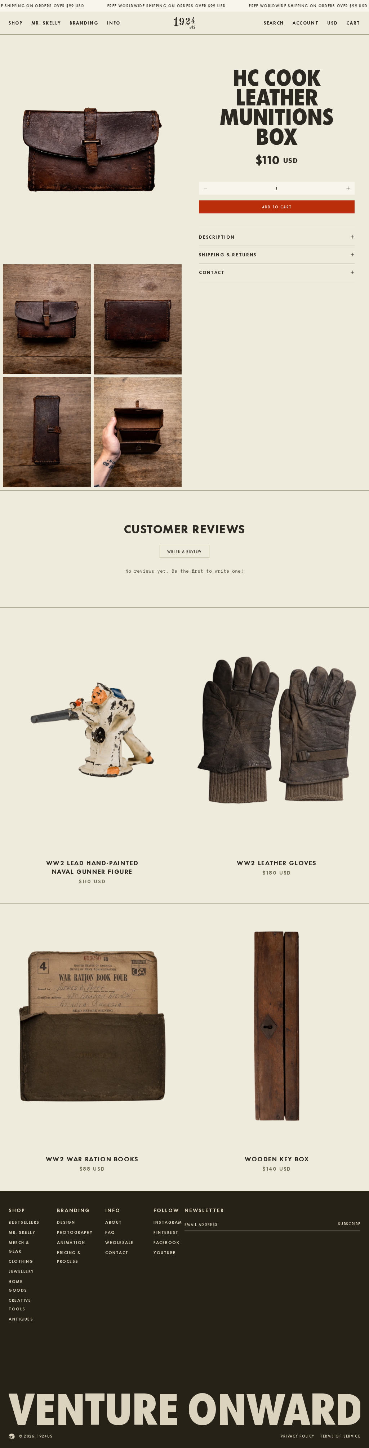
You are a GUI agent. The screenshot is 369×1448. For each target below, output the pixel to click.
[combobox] (332, 23)
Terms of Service (340, 1436)
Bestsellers (24, 1222)
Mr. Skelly (22, 1232)
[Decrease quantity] (205, 188)
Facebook (166, 1242)
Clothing (21, 1261)
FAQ (110, 1232)
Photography (75, 1232)
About (113, 1222)
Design (66, 1222)
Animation (71, 1242)
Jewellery (21, 1271)
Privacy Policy (297, 1436)
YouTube (165, 1252)
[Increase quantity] (348, 188)
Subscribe (349, 1223)
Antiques (21, 1319)
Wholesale (119, 1242)
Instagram (168, 1222)
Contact (117, 1252)
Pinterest (166, 1232)
